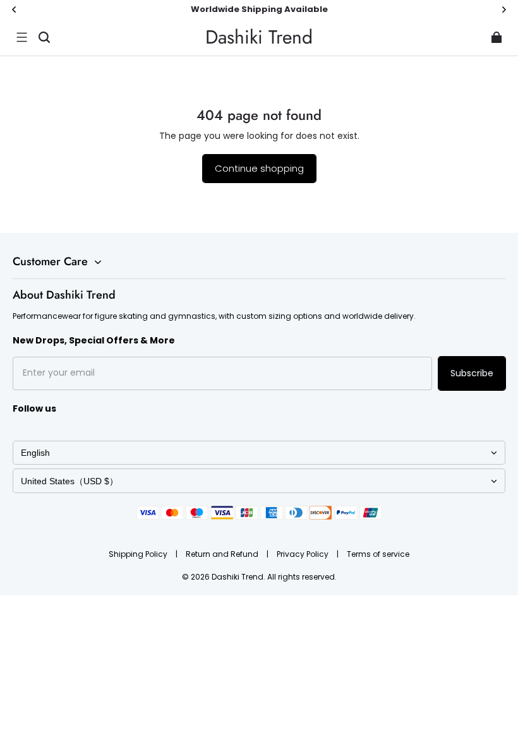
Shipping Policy (139, 554)
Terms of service (378, 554)
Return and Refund (223, 554)
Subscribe (471, 373)
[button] (21, 37)
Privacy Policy (303, 554)
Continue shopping (259, 168)
